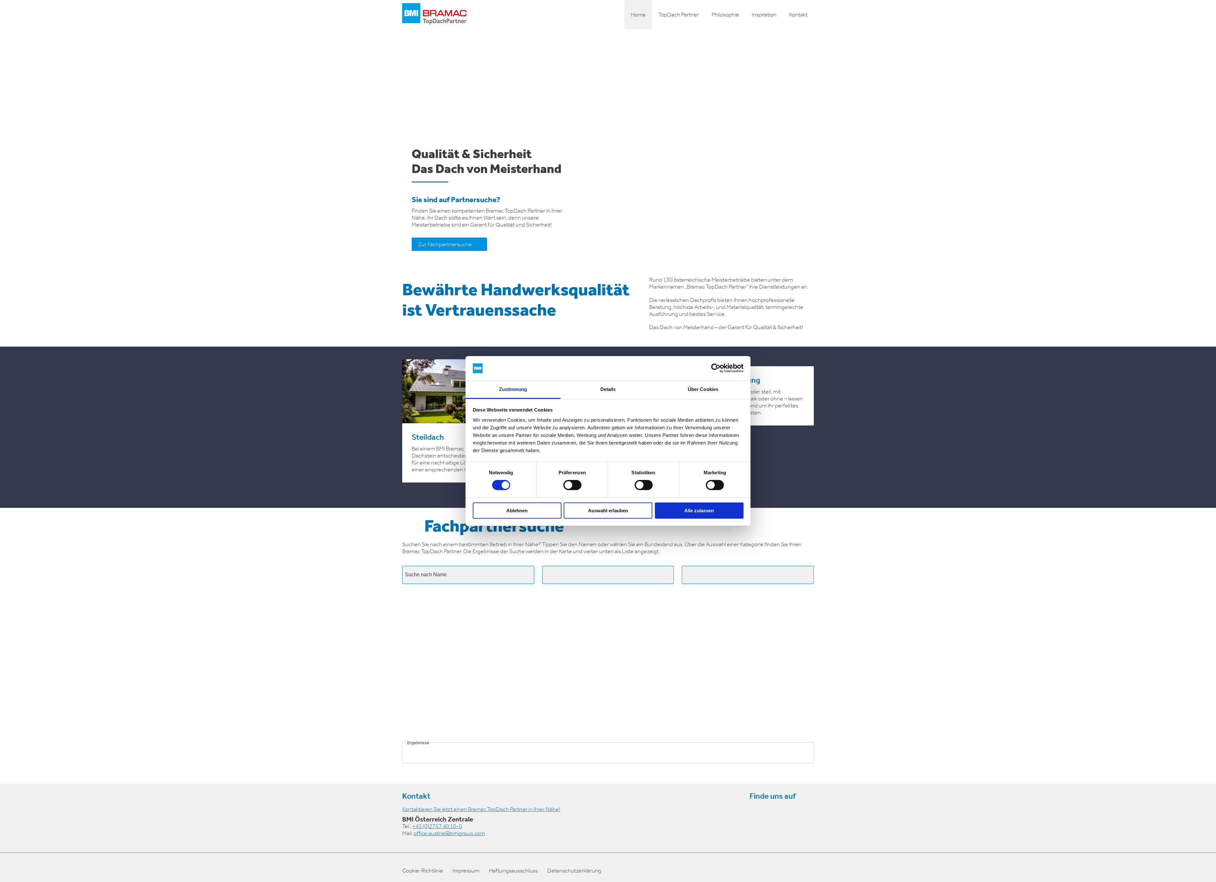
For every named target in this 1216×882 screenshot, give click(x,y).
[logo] (434, 14)
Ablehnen (517, 510)
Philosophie (725, 14)
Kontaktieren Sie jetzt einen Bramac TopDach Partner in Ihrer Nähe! (481, 809)
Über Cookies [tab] (703, 389)
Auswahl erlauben (608, 510)
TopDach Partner (678, 14)
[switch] (572, 485)
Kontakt (798, 14)
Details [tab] (608, 389)
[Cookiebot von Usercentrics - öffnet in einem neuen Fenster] (716, 368)
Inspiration (764, 14)
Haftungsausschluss (513, 870)
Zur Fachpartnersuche (445, 244)
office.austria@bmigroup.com (449, 833)
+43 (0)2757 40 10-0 (437, 826)
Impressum (466, 870)
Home (638, 14)
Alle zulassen (699, 510)
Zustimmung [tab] (513, 389)
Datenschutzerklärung (574, 870)
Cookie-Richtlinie (422, 870)
